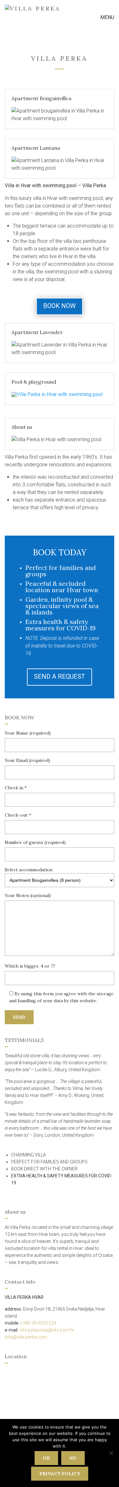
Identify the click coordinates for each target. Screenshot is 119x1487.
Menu (106, 17)
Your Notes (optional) (28, 895)
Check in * (16, 788)
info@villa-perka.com (26, 1337)
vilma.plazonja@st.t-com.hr (46, 1330)
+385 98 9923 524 (38, 1323)
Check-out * (18, 815)
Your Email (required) (27, 760)
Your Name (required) (28, 733)
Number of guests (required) (35, 842)
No (72, 1458)
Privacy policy (59, 1474)
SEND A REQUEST (59, 676)
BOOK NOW (59, 306)
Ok (46, 1458)
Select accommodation (28, 870)
